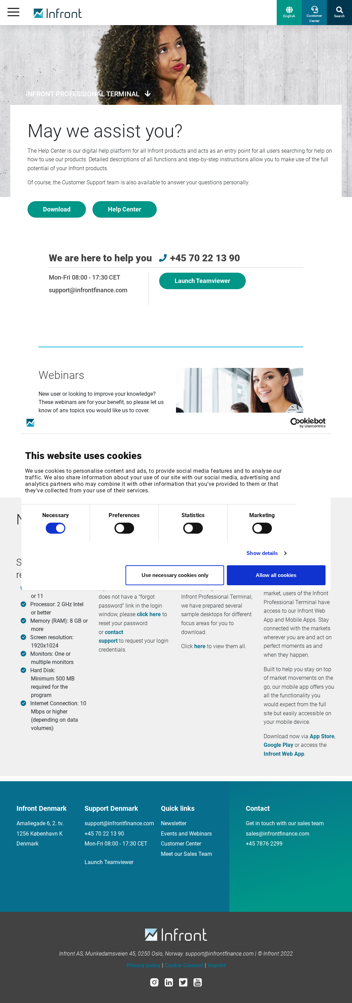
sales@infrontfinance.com (277, 833)
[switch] (124, 528)
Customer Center (181, 843)
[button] (289, 12)
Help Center (124, 209)
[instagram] (154, 982)
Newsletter (173, 823)
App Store (322, 736)
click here (149, 614)
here (200, 646)
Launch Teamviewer (202, 280)
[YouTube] (197, 982)
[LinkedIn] (168, 982)
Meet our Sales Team (186, 854)
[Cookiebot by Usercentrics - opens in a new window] (295, 423)
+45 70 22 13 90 (104, 833)
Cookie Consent (184, 965)
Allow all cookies (276, 575)
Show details (262, 553)
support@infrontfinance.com (88, 290)
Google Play (278, 745)
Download (56, 209)
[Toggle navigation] (13, 12)
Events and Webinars (186, 833)
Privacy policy (143, 965)
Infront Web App (284, 754)
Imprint (217, 965)
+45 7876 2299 (264, 843)
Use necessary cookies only (175, 575)
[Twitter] (183, 982)
